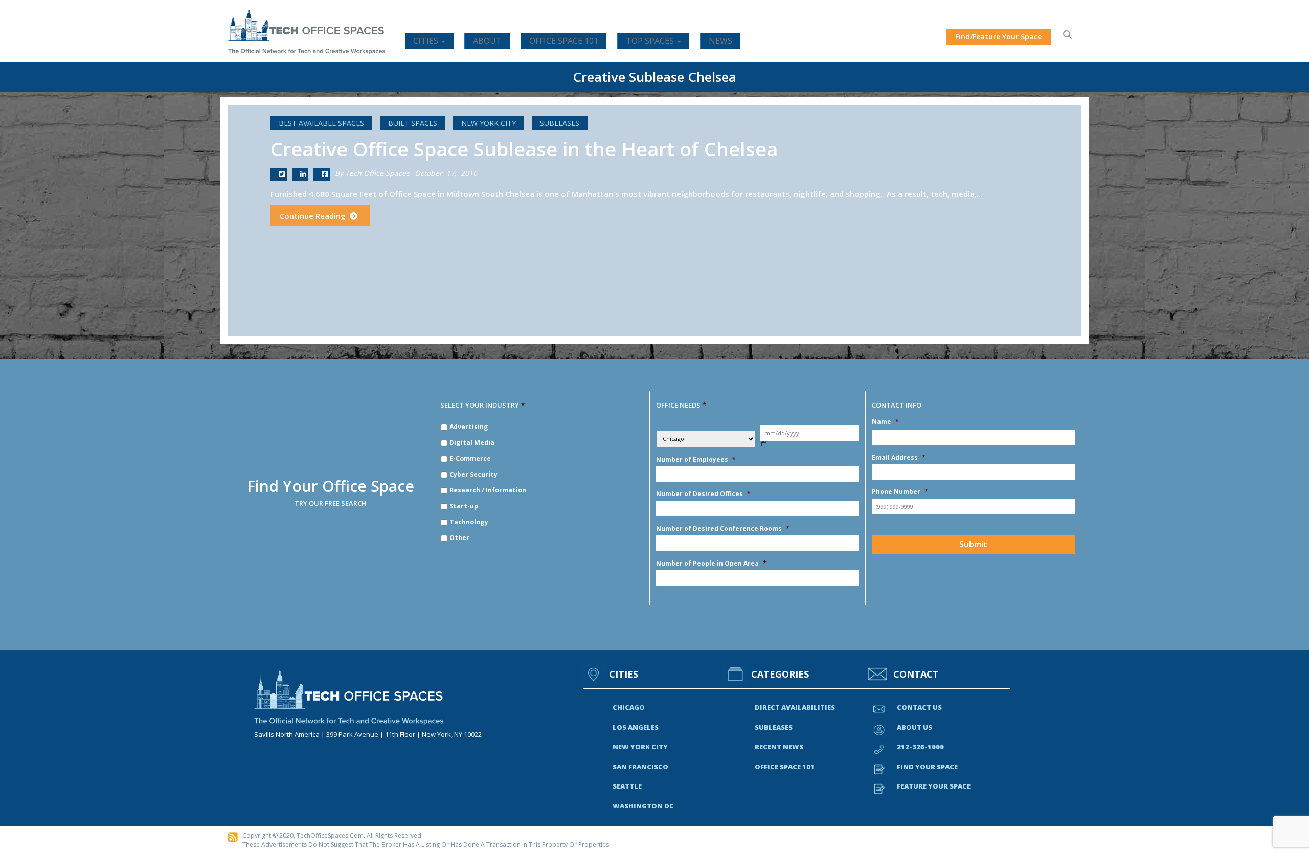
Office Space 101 (563, 41)
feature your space (934, 786)
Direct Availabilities (795, 707)
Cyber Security (473, 474)
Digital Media (471, 442)
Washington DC (643, 806)
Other (459, 537)
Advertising (468, 426)
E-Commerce (470, 458)
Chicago (629, 707)
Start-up (463, 506)
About (487, 41)
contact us (919, 707)
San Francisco (640, 766)
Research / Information (487, 490)
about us (914, 727)
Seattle (627, 786)
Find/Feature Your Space (998, 36)
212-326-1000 (920, 746)
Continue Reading (314, 216)
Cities (426, 41)
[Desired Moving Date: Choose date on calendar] (763, 444)
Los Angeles (636, 727)
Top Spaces (651, 41)
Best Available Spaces (321, 123)
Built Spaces (412, 123)
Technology (468, 522)
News (720, 41)
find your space (927, 766)
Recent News (779, 746)
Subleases (559, 123)
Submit (973, 544)
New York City (488, 123)
